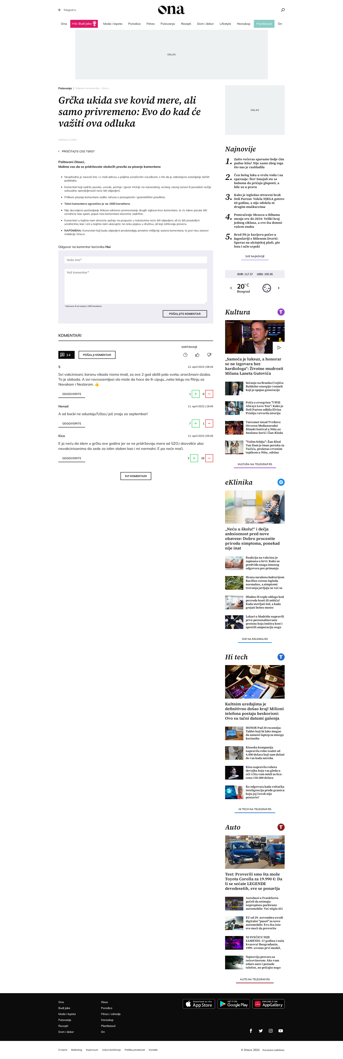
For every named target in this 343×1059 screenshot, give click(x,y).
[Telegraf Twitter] (261, 1031)
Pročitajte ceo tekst (76, 151)
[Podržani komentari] (197, 355)
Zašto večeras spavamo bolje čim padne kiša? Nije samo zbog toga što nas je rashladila (254, 163)
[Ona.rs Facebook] (251, 1031)
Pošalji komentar (97, 355)
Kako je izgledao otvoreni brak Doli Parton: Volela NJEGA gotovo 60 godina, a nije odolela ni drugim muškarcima (254, 201)
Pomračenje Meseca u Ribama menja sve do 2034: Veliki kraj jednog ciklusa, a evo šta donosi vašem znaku (253, 221)
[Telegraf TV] (281, 1031)
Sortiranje (189, 347)
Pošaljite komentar (185, 314)
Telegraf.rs (70, 10)
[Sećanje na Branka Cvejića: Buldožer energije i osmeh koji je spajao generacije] (234, 388)
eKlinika (238, 482)
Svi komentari (136, 476)
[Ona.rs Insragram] (271, 1031)
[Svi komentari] (185, 355)
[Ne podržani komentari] (209, 355)
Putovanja (65, 88)
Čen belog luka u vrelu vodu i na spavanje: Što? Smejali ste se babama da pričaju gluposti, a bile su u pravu (254, 181)
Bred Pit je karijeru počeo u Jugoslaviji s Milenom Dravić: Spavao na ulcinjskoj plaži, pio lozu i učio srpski (252, 240)
